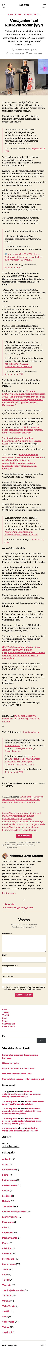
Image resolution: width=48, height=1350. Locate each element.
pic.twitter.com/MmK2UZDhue (19, 764)
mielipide (6, 1248)
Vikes (5, 1316)
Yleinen (5, 1012)
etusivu (5, 1190)
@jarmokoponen (13, 751)
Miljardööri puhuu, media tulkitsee (18, 1068)
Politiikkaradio (10, 845)
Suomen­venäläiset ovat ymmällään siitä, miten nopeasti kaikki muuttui (21, 719)
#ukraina (9, 535)
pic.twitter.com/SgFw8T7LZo (18, 366)
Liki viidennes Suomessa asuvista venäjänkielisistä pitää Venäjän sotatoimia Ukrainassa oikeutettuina (22, 800)
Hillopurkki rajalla (10, 1063)
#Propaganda (27, 762)
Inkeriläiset (36, 842)
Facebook (7, 1196)
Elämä (5, 1175)
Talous (5, 1280)
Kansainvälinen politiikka (14, 1211)
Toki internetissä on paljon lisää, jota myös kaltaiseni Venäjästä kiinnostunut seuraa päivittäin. (22, 430)
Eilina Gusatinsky (24, 842)
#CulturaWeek (11, 257)
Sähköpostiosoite (10, 966)
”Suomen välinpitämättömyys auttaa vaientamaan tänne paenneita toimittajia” (21, 1094)
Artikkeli (6, 1159)
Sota (10, 15)
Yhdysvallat (8, 1322)
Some (4, 1021)
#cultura (9, 532)
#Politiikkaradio (12, 745)
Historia (6, 1201)
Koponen (24, 5)
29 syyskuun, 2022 (16, 53)
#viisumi (30, 756)
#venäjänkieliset (13, 762)
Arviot (5, 1164)
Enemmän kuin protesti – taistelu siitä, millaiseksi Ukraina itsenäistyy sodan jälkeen (21, 1111)
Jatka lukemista (24, 836)
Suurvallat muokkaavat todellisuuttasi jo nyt (23, 1079)
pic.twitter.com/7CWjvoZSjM (18, 260)
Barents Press (9, 1169)
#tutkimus (28, 532)
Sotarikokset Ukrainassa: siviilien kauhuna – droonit (20, 1129)
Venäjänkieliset (11, 847)
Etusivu (5, 1009)
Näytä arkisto (9, 893)
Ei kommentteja (35, 53)
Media (5, 1243)
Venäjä (36, 15)
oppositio (6, 1253)
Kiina (4, 1227)
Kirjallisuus (7, 1232)
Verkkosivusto (8, 976)
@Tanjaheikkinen (24, 748)
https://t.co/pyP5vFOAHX (19, 254)
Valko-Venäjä (8, 1306)
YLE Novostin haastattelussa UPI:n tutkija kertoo (21, 441)
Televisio (6, 1285)
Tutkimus (18, 15)
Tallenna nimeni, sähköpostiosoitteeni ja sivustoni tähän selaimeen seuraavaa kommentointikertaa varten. (24, 988)
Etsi (3, 1036)
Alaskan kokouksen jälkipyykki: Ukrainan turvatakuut (23, 1102)
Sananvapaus (8, 1024)
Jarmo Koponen (30, 50)
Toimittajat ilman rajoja (13, 1290)
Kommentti (7, 934)
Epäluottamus (8, 1027)
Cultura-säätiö (11, 842)
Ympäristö (7, 1332)
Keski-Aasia (8, 1222)
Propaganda (8, 1259)
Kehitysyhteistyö (10, 1217)
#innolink (18, 532)
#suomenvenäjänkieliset (30, 257)
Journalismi (8, 1206)
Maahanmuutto (9, 1238)
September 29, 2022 (14, 267)
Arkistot (5, 1143)
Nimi (4, 955)
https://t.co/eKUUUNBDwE (25, 535)
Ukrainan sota (22, 845)
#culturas (35, 254)
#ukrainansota (33, 759)
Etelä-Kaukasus (9, 1185)
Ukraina (28, 15)
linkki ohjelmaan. (31, 732)
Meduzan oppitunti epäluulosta (17, 1074)
